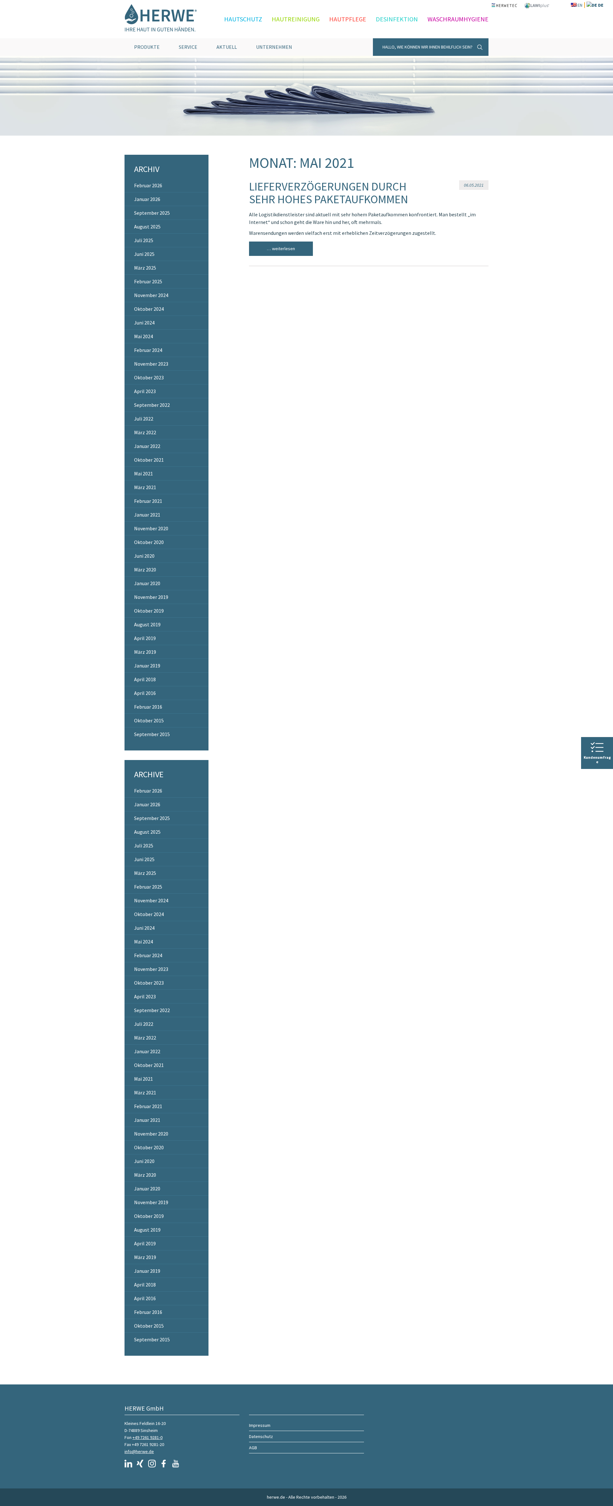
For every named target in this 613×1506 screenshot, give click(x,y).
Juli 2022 (143, 418)
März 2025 (145, 268)
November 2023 (151, 364)
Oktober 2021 (149, 460)
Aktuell (226, 47)
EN (580, 5)
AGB (253, 1447)
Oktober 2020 (149, 542)
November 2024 (151, 295)
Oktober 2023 (149, 377)
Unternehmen (274, 47)
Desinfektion (397, 19)
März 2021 (145, 487)
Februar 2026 (148, 185)
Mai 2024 (143, 336)
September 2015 (152, 734)
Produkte (147, 47)
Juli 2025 (143, 240)
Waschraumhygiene (458, 19)
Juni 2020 (144, 556)
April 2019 (145, 638)
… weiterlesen (281, 248)
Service (188, 47)
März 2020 (145, 569)
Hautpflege (347, 19)
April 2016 (145, 693)
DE (600, 5)
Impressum (259, 1425)
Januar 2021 (147, 514)
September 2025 (152, 213)
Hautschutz (243, 19)
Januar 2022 (147, 446)
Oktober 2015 (149, 720)
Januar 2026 (147, 199)
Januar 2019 (147, 665)
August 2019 (147, 624)
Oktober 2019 (149, 611)
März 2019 (145, 652)
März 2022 (145, 432)
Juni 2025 (144, 254)
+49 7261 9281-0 (147, 1437)
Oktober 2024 (149, 309)
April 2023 (145, 391)
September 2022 (152, 405)
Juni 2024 (144, 322)
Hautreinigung (296, 19)
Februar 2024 (148, 350)
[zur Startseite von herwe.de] (166, 19)
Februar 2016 (148, 707)
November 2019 (151, 597)
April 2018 (145, 679)
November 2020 (151, 528)
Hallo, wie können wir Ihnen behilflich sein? (427, 47)
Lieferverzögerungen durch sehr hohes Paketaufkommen (328, 192)
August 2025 (147, 226)
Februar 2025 (148, 281)
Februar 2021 (148, 501)
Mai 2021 (143, 473)
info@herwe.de (139, 1451)
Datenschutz (261, 1436)
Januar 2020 (147, 583)
